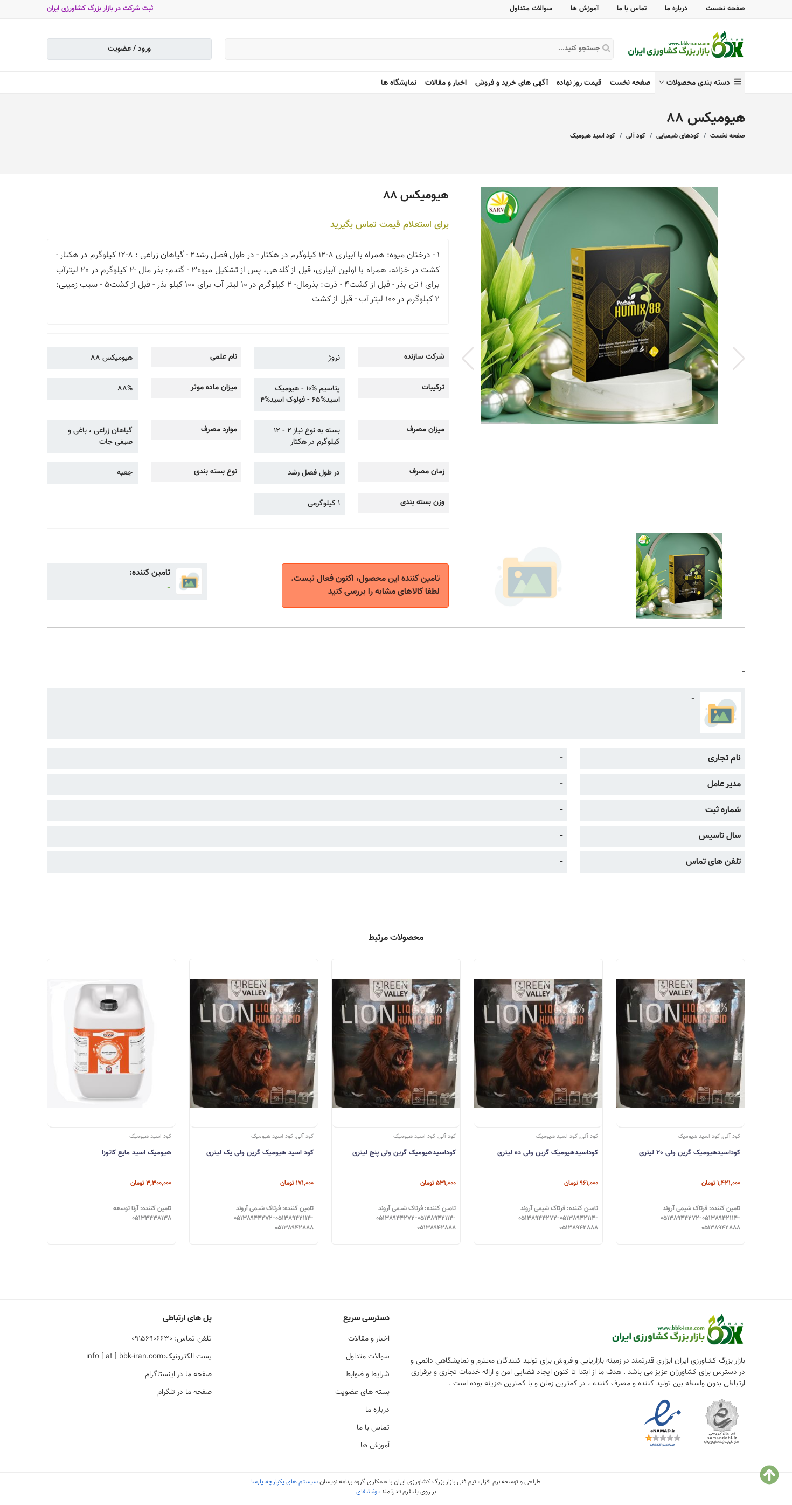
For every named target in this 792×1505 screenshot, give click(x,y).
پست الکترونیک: (149, 1357)
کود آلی (635, 136)
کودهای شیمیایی (677, 136)
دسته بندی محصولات (700, 83)
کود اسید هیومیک (592, 136)
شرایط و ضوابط (367, 1374)
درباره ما (676, 8)
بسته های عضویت (362, 1392)
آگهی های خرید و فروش (511, 83)
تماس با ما (632, 8)
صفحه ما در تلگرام (184, 1392)
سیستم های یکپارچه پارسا (284, 1482)
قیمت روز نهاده (579, 83)
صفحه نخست (725, 8)
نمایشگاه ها (398, 83)
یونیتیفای (368, 1491)
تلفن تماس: (171, 1339)
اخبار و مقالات (446, 83)
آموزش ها (585, 8)
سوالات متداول (531, 8)
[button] (739, 358)
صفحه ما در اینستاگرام (178, 1374)
